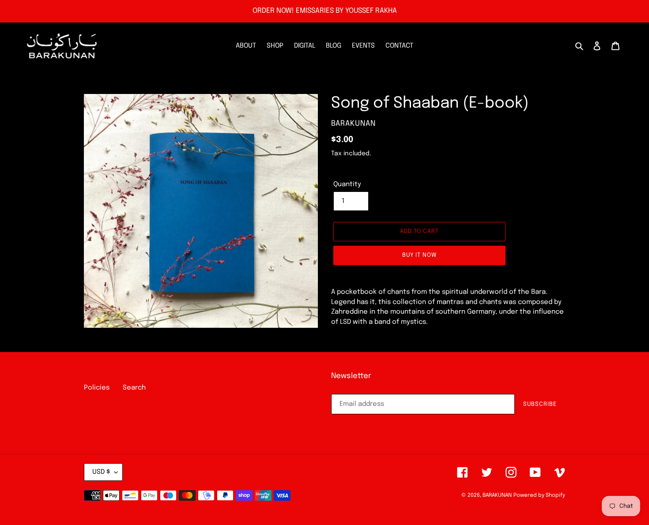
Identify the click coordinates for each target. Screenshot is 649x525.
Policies (96, 387)
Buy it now (419, 255)
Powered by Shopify (539, 495)
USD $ (101, 472)
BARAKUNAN (497, 495)
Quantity (347, 184)
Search (134, 387)
